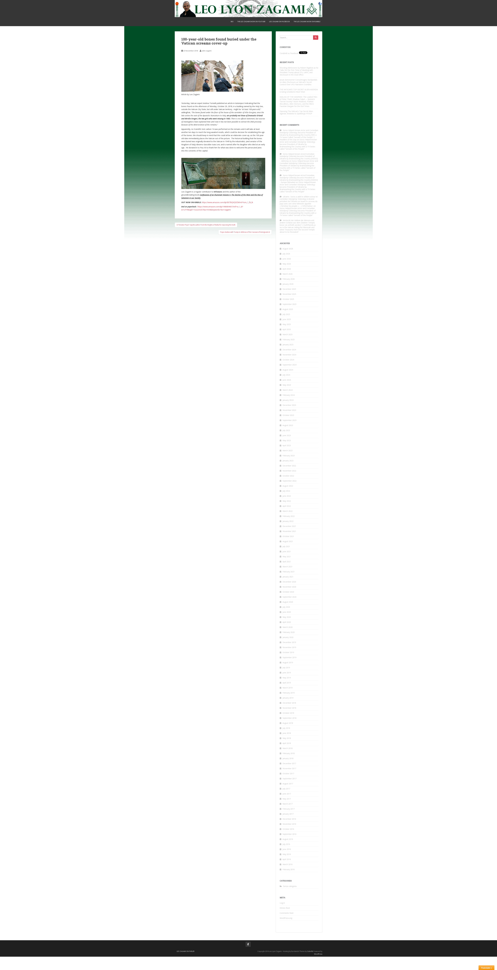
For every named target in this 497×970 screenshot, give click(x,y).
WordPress (318, 954)
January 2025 (288, 344)
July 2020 (286, 607)
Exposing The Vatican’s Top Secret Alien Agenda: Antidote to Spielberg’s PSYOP (296, 112)
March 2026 (288, 274)
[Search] (315, 37)
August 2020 (288, 602)
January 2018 (288, 758)
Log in (282, 903)
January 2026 (288, 284)
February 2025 (289, 339)
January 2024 (288, 400)
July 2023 (286, 430)
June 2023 (287, 435)
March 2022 (288, 511)
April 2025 (287, 329)
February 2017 (289, 809)
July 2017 (286, 788)
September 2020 (289, 597)
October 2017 (288, 773)
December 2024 (289, 349)
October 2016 (288, 829)
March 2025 (288, 334)
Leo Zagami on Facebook (279, 21)
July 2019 (286, 667)
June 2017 (287, 793)
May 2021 (287, 556)
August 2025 (288, 309)
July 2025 (286, 314)
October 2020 (288, 592)
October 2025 (288, 299)
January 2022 (288, 521)
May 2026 (287, 264)
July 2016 (286, 844)
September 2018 (289, 718)
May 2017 (287, 799)
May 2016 (287, 854)
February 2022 (289, 516)
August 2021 (288, 541)
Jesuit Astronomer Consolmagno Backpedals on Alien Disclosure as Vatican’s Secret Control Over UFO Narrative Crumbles (298, 82)
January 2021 (288, 576)
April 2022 (287, 506)
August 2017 (288, 783)
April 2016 (287, 859)
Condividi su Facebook (289, 53)
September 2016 (289, 834)
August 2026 (288, 248)
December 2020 (289, 581)
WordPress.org (286, 918)
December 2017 (289, 763)
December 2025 (289, 289)
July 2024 (286, 375)
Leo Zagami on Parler (185, 951)
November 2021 (289, 531)
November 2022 (289, 470)
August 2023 (288, 425)
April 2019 (287, 682)
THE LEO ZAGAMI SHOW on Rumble (307, 21)
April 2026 (287, 269)
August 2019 (288, 662)
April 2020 (287, 622)
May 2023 (287, 440)
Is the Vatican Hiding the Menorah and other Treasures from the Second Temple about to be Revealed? (297, 229)
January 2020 (288, 637)
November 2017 (289, 768)
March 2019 (288, 687)
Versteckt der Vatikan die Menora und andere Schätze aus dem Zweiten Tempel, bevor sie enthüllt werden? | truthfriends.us (298, 222)
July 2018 (286, 728)
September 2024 (289, 364)
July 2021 (286, 546)
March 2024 (288, 390)
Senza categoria (290, 886)
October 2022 (288, 476)
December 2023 (289, 405)
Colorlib (310, 951)
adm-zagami (206, 51)
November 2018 (289, 708)
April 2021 (287, 561)
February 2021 (289, 571)
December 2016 (289, 819)
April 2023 (287, 445)
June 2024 (287, 380)
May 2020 (287, 617)
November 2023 (289, 410)
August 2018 (288, 723)
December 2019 (289, 642)
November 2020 (289, 587)
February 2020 (289, 632)
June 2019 (287, 672)
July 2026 (286, 253)
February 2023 (289, 455)
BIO (232, 21)
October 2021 (288, 536)
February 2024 (289, 395)
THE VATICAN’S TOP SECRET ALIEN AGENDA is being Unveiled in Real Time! (299, 90)
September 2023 (289, 420)
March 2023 (288, 450)
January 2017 (288, 814)
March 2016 (288, 864)
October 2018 (288, 713)
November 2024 (289, 354)
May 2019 (287, 677)
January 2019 (288, 698)
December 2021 (289, 526)
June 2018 (287, 733)
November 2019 (289, 647)
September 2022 (289, 481)
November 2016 (289, 824)
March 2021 (288, 566)
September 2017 (289, 778)
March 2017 (288, 804)
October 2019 (288, 652)
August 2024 (288, 370)
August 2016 (288, 839)
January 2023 (288, 460)
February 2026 (289, 279)
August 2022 (288, 486)
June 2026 (287, 259)
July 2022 (286, 491)
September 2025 (289, 304)
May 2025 (287, 324)
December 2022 (289, 465)
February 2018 (289, 753)
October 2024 (288, 359)
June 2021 (287, 551)
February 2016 (289, 869)
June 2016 (287, 849)
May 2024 (287, 385)
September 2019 (289, 657)
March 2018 (288, 748)
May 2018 (287, 738)
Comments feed (286, 913)
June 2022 (287, 496)
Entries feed (285, 908)
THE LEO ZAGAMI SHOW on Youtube (251, 21)
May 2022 (287, 501)
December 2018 (289, 703)
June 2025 (287, 319)
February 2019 (289, 693)
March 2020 (288, 627)
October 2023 (288, 415)
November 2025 (289, 294)
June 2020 (287, 612)
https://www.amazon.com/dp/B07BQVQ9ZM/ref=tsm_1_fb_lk (227, 202)
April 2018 (287, 743)
